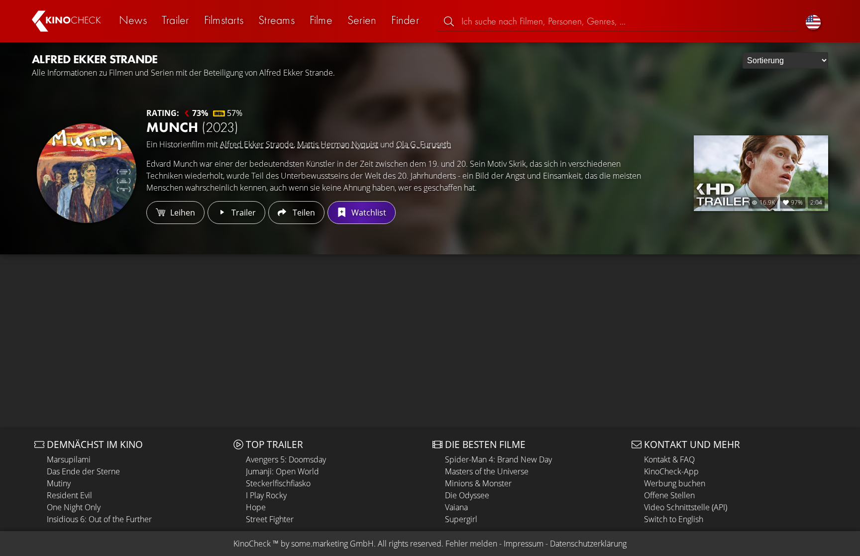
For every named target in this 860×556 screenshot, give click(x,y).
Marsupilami (69, 459)
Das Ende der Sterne (83, 471)
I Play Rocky (266, 495)
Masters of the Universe (487, 471)
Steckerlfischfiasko (278, 483)
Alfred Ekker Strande (257, 144)
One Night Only (74, 507)
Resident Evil (69, 495)
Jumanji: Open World (282, 471)
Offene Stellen (669, 495)
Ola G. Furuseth (423, 144)
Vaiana (456, 507)
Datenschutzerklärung (588, 543)
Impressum (523, 543)
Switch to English (673, 519)
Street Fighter (270, 519)
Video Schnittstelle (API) (685, 507)
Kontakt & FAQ (669, 459)
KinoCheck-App (671, 471)
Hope (256, 507)
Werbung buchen (674, 483)
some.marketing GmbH (332, 543)
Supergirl (461, 519)
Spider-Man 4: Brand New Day (498, 459)
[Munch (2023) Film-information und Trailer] (86, 173)
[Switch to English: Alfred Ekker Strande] (813, 21)
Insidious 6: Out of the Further (99, 519)
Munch (192, 127)
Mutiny (59, 483)
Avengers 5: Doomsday (286, 459)
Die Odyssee (467, 495)
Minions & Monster (478, 483)
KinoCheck (252, 543)
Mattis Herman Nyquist (337, 144)
